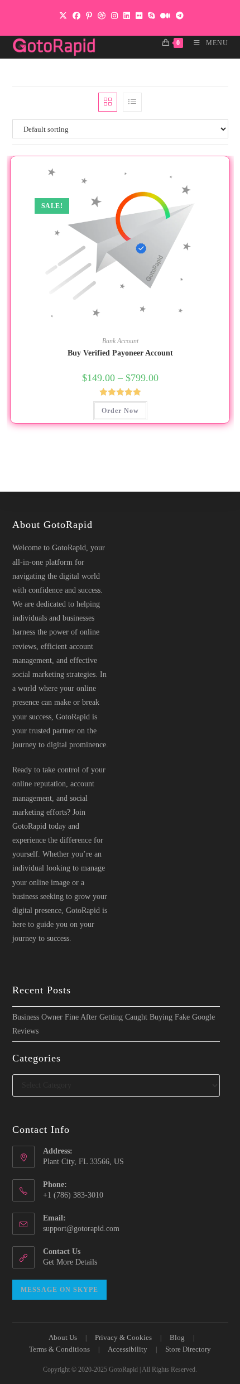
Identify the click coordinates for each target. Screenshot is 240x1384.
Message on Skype (59, 1290)
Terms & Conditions (59, 1349)
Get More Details (70, 1262)
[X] (63, 16)
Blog (177, 1337)
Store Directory (188, 1349)
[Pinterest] (89, 16)
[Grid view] (107, 102)
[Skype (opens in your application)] (151, 16)
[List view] (132, 102)
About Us (63, 1337)
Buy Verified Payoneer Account (120, 353)
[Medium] (165, 16)
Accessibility (127, 1349)
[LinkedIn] (127, 16)
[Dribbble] (101, 16)
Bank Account (120, 341)
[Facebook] (76, 16)
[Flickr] (139, 16)
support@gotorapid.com (81, 1228)
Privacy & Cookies (123, 1337)
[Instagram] (114, 16)
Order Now (120, 411)
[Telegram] (178, 16)
